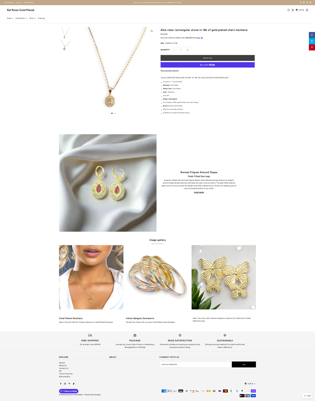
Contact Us (63, 368)
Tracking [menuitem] (41, 18)
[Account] (293, 10)
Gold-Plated (8, 2)
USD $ (301, 10)
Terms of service (66, 374)
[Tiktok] (310, 3)
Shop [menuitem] (9, 18)
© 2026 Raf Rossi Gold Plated (71, 395)
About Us (63, 365)
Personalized (28, 2)
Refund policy (64, 377)
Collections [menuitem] (20, 18)
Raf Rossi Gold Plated (20, 10)
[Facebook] (300, 3)
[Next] (230, 2)
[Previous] (85, 2)
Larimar (18, 2)
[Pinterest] (307, 3)
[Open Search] (289, 10)
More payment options (170, 71)
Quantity (165, 50)
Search (62, 363)
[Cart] (307, 10)
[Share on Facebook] (312, 35)
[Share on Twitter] (312, 41)
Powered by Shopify (93, 395)
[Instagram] (304, 3)
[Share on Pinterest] (312, 47)
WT (60, 371)
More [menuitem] (31, 18)
